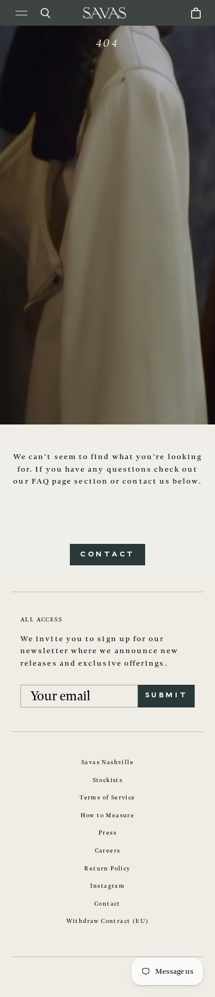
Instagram (107, 886)
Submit (166, 695)
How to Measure (108, 815)
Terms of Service (107, 797)
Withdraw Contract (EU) (107, 921)
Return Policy (107, 868)
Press (107, 832)
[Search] (45, 13)
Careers (108, 850)
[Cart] (196, 13)
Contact (107, 554)
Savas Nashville (107, 762)
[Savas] (104, 13)
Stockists (108, 780)
